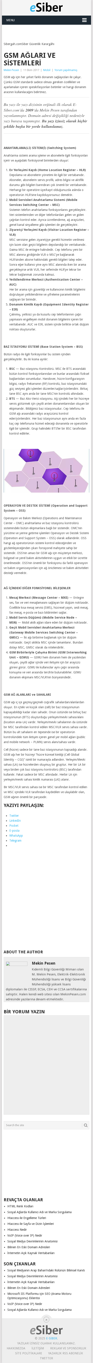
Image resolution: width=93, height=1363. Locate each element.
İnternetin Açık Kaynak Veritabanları (31, 1253)
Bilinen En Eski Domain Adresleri (28, 1247)
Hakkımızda (16, 1348)
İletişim (38, 1348)
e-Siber (51, 1338)
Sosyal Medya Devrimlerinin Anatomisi (32, 1241)
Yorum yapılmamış (66, 70)
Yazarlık (55, 1353)
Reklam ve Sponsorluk (68, 1348)
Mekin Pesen (11, 70)
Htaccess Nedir (17, 1229)
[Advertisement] (48, 30)
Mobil (46, 70)
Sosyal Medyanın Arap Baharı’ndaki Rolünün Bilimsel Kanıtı (46, 1270)
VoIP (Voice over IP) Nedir (24, 1235)
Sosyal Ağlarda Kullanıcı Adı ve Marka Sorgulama (39, 1212)
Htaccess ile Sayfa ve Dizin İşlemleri (30, 1224)
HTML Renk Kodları (20, 1206)
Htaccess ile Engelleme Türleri (26, 1218)
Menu (10, 20)
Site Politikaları (28, 1353)
